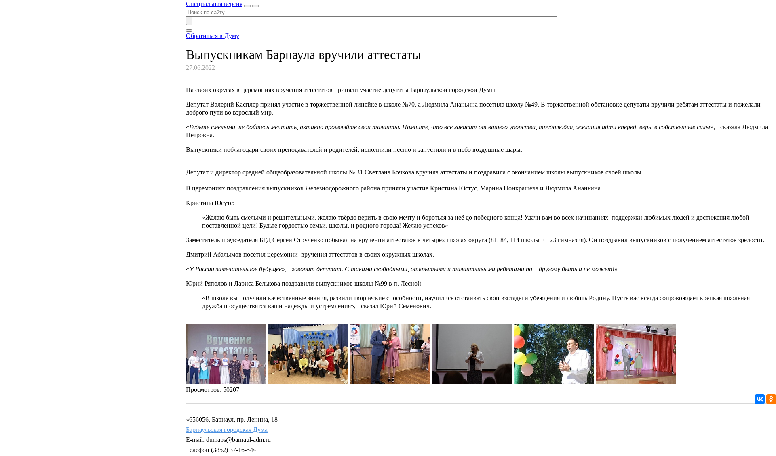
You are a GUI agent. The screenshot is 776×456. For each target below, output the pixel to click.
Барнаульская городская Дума (227, 429)
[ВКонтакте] (760, 399)
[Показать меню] (255, 6)
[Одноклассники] (771, 399)
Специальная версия (214, 3)
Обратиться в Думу (212, 35)
